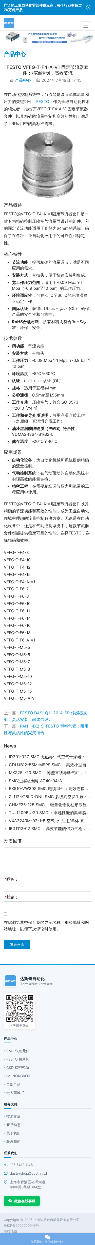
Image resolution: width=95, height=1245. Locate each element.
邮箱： (11, 897)
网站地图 (10, 1231)
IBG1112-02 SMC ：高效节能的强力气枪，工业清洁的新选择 (50, 828)
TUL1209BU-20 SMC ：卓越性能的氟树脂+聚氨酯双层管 (50, 812)
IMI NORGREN (18, 1076)
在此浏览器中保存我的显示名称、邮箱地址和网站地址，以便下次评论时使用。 (46, 925)
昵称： (11, 879)
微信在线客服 (24, 1201)
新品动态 (13, 1125)
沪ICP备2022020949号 (21, 1225)
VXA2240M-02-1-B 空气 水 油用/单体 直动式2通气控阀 (50, 820)
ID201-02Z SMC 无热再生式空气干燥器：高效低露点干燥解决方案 (50, 756)
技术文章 (13, 1116)
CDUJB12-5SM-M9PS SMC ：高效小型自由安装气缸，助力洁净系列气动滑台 (50, 764)
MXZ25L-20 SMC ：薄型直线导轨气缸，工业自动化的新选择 (50, 772)
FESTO (42, 101)
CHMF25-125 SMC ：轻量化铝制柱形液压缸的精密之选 (50, 804)
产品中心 (23, 80)
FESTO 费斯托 (17, 1059)
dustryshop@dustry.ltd (28, 1173)
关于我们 (13, 1133)
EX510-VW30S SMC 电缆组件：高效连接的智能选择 (50, 788)
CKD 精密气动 (17, 1067)
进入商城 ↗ (15, 1092)
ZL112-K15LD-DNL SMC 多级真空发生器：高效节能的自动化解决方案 (50, 796)
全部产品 (13, 1084)
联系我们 (13, 1141)
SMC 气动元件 (17, 1051)
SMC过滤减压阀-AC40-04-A (35, 780)
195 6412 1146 (21, 1165)
